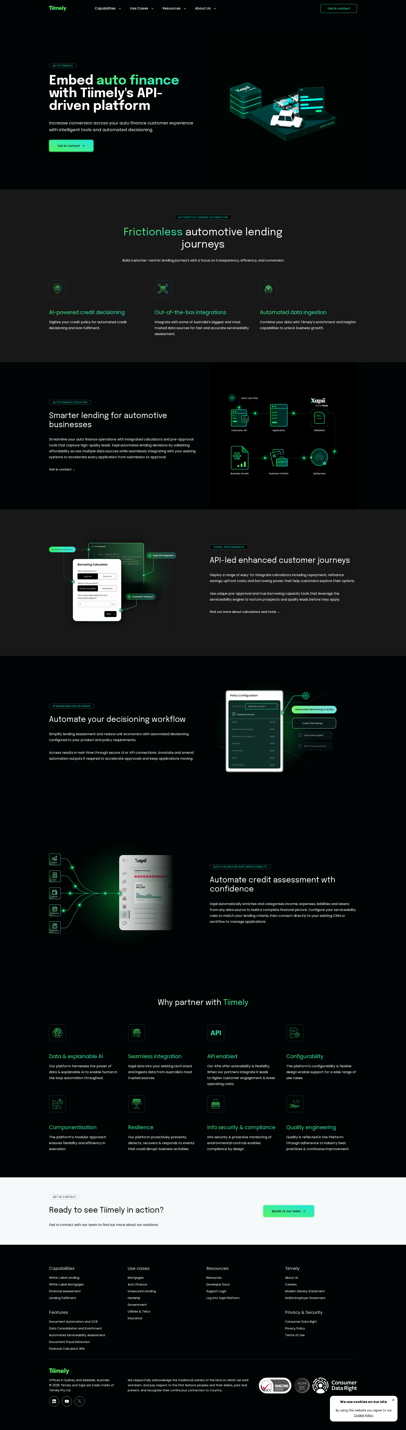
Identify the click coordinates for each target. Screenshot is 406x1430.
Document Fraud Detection (69, 1342)
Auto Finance (137, 1284)
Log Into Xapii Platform (223, 1298)
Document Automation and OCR (73, 1322)
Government (137, 1305)
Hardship (134, 1298)
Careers (291, 1284)
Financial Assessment (65, 1291)
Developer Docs (218, 1284)
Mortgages (136, 1278)
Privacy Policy (295, 1328)
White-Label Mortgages (66, 1284)
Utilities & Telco (139, 1311)
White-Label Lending (64, 1278)
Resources (214, 1278)
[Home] (70, 8)
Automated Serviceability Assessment (77, 1335)
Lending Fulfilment (62, 1298)
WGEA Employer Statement (305, 1298)
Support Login (216, 1291)
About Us (291, 1278)
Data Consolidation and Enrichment (75, 1328)
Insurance (135, 1318)
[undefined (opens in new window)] (54, 1401)
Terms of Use (295, 1335)
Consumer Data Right (301, 1322)
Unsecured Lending (142, 1291)
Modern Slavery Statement (305, 1291)
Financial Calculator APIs (67, 1349)
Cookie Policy (363, 1415)
